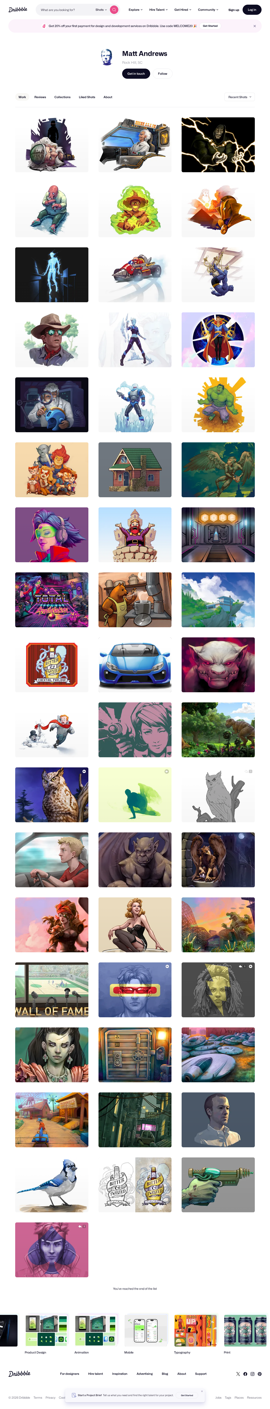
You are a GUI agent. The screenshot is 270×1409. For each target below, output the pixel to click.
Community (206, 9)
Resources (254, 1397)
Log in (252, 9)
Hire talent (95, 1373)
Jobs (218, 1397)
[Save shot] (72, 164)
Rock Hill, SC (132, 63)
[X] (238, 1374)
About (181, 1373)
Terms (38, 1397)
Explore (134, 9)
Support (201, 1373)
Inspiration (119, 1373)
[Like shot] (80, 164)
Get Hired (181, 9)
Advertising (145, 1373)
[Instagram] (252, 1374)
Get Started (210, 25)
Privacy (50, 1397)
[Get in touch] (63, 164)
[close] (254, 26)
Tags (228, 1397)
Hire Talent (157, 9)
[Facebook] (245, 1374)
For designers (69, 1373)
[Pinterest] (260, 1374)
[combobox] (64, 9)
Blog (165, 1373)
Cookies (64, 1397)
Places (239, 1397)
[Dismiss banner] (202, 1391)
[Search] (114, 9)
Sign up (233, 10)
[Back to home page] (17, 9)
